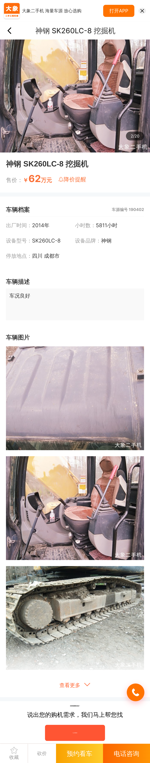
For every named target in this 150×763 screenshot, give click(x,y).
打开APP (118, 11)
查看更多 (70, 685)
